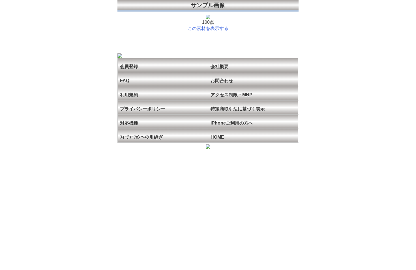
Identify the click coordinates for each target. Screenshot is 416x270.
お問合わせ (222, 80)
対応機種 (129, 123)
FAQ (124, 80)
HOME (217, 137)
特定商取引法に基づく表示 (238, 108)
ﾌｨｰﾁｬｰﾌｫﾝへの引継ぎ (141, 137)
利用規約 (129, 94)
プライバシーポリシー (142, 108)
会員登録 (129, 66)
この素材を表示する (208, 28)
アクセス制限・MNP (231, 94)
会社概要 (220, 66)
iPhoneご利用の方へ (232, 123)
